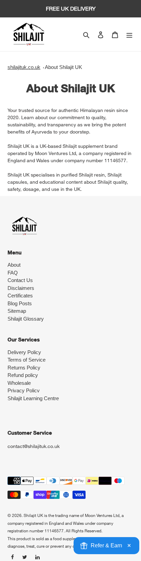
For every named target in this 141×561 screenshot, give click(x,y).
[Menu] (129, 34)
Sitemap (17, 311)
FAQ (13, 273)
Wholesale (19, 383)
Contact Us (20, 280)
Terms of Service (27, 360)
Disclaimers (21, 288)
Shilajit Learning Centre (33, 398)
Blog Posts (20, 303)
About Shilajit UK (63, 67)
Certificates (20, 295)
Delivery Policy (24, 352)
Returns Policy (24, 367)
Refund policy (23, 375)
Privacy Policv (24, 390)
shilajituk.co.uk (24, 67)
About (14, 265)
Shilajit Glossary (26, 319)
